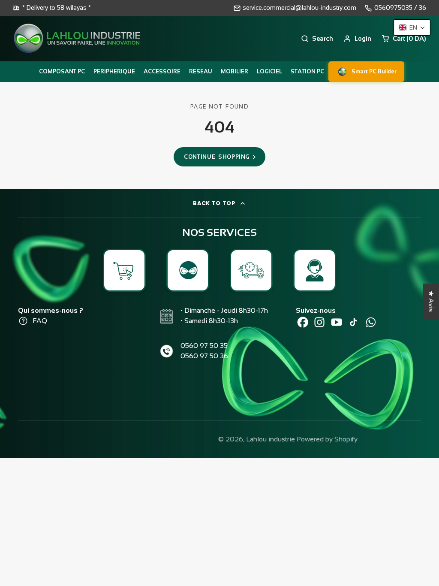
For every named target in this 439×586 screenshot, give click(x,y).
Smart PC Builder (374, 71)
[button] (412, 27)
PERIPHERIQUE (114, 71)
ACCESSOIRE (162, 71)
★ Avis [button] (431, 301)
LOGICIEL (269, 71)
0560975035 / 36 (400, 7)
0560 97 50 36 (204, 355)
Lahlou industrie (270, 439)
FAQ (40, 320)
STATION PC (307, 71)
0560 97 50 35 (204, 345)
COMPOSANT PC (62, 71)
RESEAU (200, 71)
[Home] (77, 38)
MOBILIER (234, 71)
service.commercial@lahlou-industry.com (299, 7)
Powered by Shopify (327, 439)
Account (357, 38)
